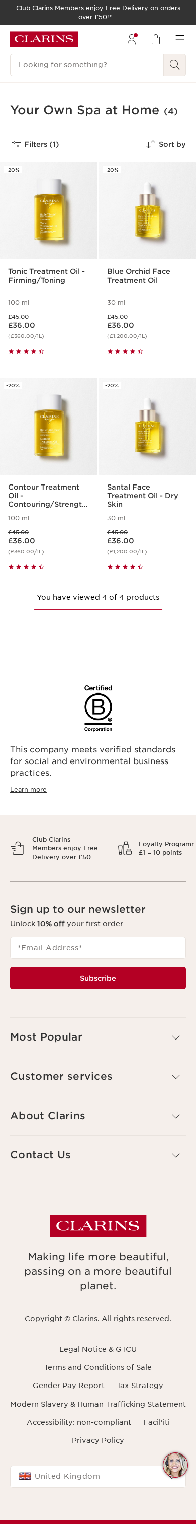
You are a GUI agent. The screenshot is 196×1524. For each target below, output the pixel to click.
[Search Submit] (175, 65)
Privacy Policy (98, 1476)
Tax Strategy (140, 1421)
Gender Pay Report (69, 1421)
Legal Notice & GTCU (98, 1384)
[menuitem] (132, 39)
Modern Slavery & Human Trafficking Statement (98, 1439)
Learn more (28, 789)
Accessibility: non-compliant (79, 1457)
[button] (175, 1465)
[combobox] (98, 1512)
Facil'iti (156, 1457)
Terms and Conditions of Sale (98, 1403)
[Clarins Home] (44, 39)
